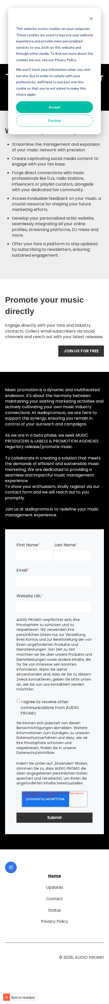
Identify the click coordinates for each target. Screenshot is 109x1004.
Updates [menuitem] (54, 887)
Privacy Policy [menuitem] (54, 921)
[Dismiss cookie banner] (91, 19)
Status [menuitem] (54, 910)
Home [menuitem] (54, 876)
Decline (54, 120)
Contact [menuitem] (54, 899)
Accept (55, 107)
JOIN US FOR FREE (81, 351)
